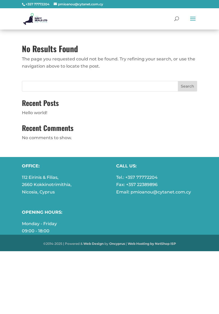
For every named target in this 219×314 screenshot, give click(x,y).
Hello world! (34, 112)
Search (187, 86)
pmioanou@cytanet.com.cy (161, 192)
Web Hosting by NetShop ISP (152, 244)
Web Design (93, 244)
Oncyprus (117, 244)
